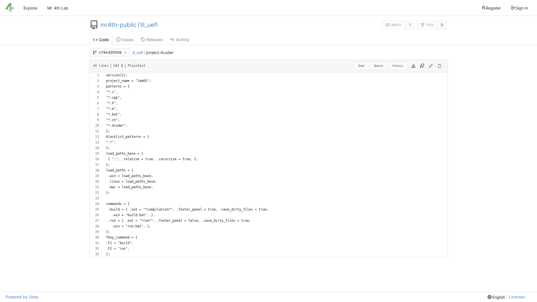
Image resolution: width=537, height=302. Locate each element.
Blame (378, 66)
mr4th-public (118, 25)
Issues (127, 39)
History (397, 66)
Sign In (521, 8)
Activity (183, 39)
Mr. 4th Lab (57, 8)
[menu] (496, 297)
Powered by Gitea (22, 296)
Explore (30, 8)
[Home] (9, 8)
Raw (361, 66)
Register (493, 8)
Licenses (517, 296)
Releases (155, 39)
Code (104, 39)
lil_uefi (149, 25)
